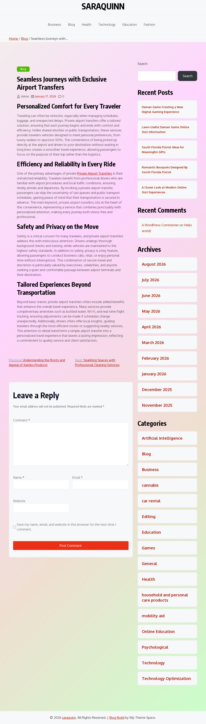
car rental (151, 500)
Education (129, 25)
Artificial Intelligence (162, 438)
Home (14, 39)
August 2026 (154, 264)
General (149, 563)
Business (54, 25)
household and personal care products (165, 597)
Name (18, 477)
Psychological (155, 647)
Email (77, 477)
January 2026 (154, 373)
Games (148, 547)
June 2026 (151, 295)
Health (86, 25)
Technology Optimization (166, 678)
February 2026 (155, 358)
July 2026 (150, 279)
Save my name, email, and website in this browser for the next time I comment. (66, 526)
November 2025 (157, 405)
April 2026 (151, 326)
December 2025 (157, 389)
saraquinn (103, 6)
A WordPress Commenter (160, 225)
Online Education (158, 631)
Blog (71, 25)
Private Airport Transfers (94, 173)
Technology (106, 25)
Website (19, 501)
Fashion (149, 25)
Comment (21, 420)
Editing (149, 516)
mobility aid (153, 615)
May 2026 (151, 311)
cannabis (150, 485)
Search (142, 64)
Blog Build (116, 718)
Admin (25, 96)
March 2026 (153, 342)
